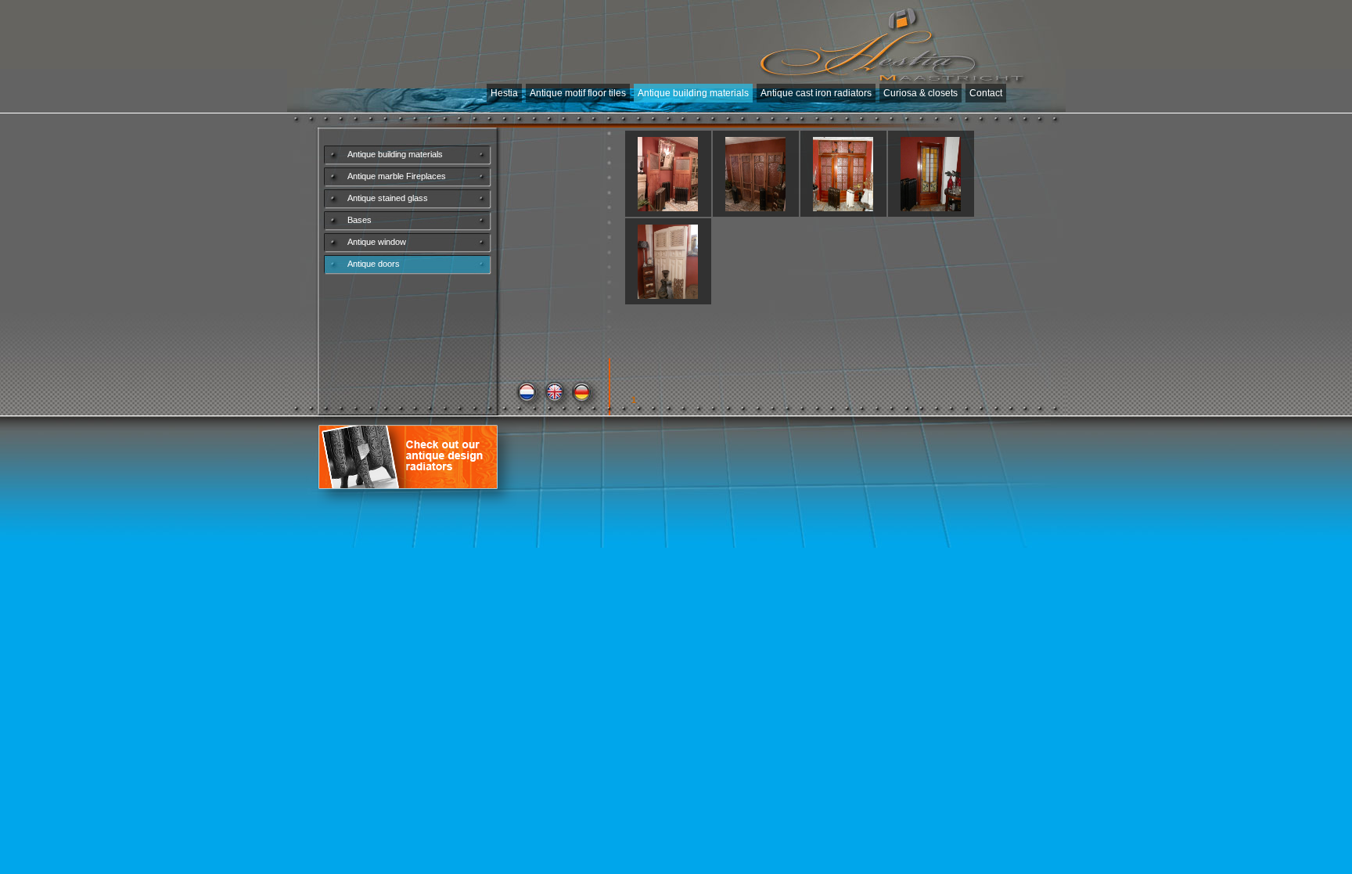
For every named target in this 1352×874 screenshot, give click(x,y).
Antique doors (373, 263)
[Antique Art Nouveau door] (843, 208)
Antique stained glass (387, 198)
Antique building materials (693, 93)
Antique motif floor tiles (578, 93)
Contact (985, 93)
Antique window (376, 241)
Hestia (504, 93)
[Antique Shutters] (668, 295)
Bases (359, 220)
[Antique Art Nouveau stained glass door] (931, 208)
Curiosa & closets (920, 93)
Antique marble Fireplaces (396, 176)
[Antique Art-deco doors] (755, 208)
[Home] (893, 39)
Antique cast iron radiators (816, 93)
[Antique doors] (668, 208)
